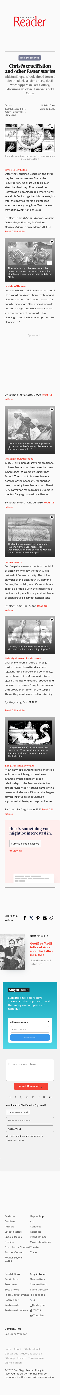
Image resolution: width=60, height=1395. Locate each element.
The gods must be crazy (19, 765)
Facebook (39, 1294)
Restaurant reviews (16, 1310)
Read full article (14, 231)
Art (32, 1221)
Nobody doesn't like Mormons (23, 658)
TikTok (37, 1310)
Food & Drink (12, 1274)
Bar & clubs (11, 1279)
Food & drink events (17, 1294)
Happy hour (11, 1300)
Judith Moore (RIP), (15, 108)
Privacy (21, 1358)
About (17, 1349)
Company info (13, 1328)
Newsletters (37, 1279)
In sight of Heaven (15, 286)
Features (10, 1216)
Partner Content (14, 1252)
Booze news (12, 1289)
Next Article (37, 936)
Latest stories (13, 1231)
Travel (33, 1252)
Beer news (11, 1284)
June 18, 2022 (47, 108)
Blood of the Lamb (16, 169)
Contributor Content (17, 1247)
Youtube (38, 1315)
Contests (35, 1231)
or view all (15, 850)
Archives (10, 1221)
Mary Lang (10, 114)
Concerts (35, 1226)
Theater (35, 1247)
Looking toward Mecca (19, 458)
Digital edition (13, 1362)
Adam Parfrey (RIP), (15, 111)
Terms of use (36, 1358)
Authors (9, 1226)
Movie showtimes (40, 1242)
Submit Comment (28, 1086)
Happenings (37, 1216)
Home (8, 1349)
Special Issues (13, 1237)
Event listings (38, 1237)
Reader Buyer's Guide (13, 1259)
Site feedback (38, 1284)
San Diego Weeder (16, 1334)
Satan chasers (13, 562)
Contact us (11, 1353)
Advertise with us (31, 1353)
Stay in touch (38, 1274)
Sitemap (10, 1358)
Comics (9, 1242)
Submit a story (39, 1289)
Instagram (39, 1305)
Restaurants (12, 1305)
